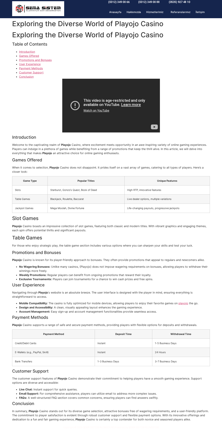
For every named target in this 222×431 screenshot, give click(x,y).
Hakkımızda (134, 12)
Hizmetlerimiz (154, 12)
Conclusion (26, 76)
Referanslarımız (180, 12)
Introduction (27, 51)
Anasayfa (115, 12)
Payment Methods (31, 68)
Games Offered (29, 56)
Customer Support (31, 72)
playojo (183, 303)
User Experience (30, 64)
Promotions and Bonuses (35, 60)
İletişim (200, 12)
